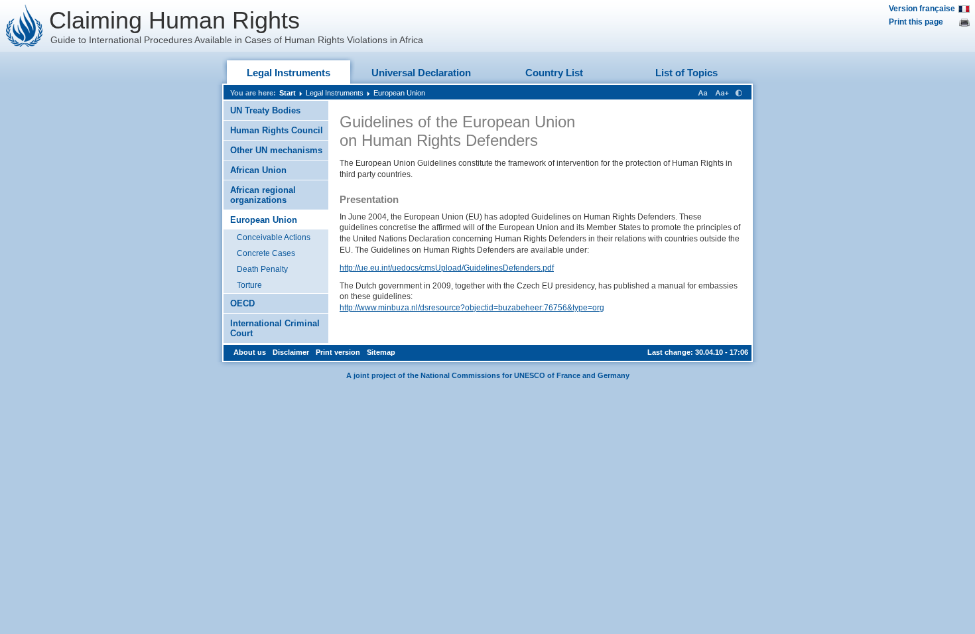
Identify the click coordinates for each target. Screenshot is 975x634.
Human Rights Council (276, 130)
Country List (554, 72)
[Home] (24, 26)
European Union (399, 93)
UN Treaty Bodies (265, 110)
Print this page (916, 22)
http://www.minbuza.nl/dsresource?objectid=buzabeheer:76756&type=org (472, 307)
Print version (338, 352)
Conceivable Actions (273, 237)
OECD (242, 303)
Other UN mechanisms (276, 150)
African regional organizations (263, 195)
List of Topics (686, 72)
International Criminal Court (275, 328)
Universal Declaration (421, 72)
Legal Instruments (288, 72)
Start (287, 93)
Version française (922, 8)
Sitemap (381, 352)
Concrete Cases (266, 253)
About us (249, 352)
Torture (249, 285)
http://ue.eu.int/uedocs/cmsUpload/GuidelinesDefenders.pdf (447, 268)
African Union (258, 170)
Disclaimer (291, 352)
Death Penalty (262, 269)
